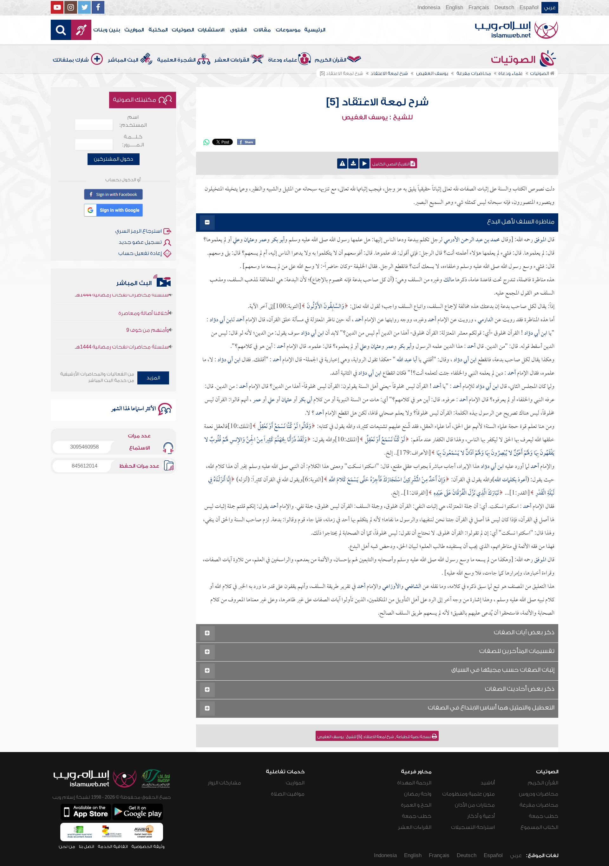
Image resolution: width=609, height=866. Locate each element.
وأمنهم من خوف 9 (147, 317)
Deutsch (504, 7)
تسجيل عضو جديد (140, 242)
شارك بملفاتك (71, 60)
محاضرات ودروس (538, 794)
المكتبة (157, 30)
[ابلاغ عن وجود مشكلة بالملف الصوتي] (342, 163)
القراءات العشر (231, 60)
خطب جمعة (543, 816)
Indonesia (428, 7)
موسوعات (288, 30)
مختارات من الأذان (475, 805)
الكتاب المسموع (539, 827)
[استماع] (364, 163)
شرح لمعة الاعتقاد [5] (377, 102)
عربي (550, 7)
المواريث (134, 30)
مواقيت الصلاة (287, 794)
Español (529, 7)
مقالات (262, 30)
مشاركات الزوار (224, 783)
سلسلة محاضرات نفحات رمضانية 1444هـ (122, 334)
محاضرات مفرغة (539, 805)
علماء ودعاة (282, 60)
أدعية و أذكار (481, 816)
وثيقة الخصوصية (148, 846)
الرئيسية (314, 30)
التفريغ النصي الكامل (391, 164)
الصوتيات (183, 30)
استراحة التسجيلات (473, 827)
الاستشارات (211, 30)
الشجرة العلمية (176, 60)
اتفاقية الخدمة (113, 846)
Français (478, 7)
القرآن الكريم (330, 60)
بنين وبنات (106, 30)
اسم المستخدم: (133, 121)
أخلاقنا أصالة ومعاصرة (143, 300)
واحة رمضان (417, 794)
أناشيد (488, 783)
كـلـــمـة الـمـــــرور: (133, 141)
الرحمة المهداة (414, 783)
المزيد (153, 378)
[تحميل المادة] (353, 163)
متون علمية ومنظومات (468, 794)
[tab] (377, 222)
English (454, 7)
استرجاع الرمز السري (138, 231)
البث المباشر (123, 60)
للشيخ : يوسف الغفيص (377, 117)
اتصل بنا (86, 846)
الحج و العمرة (416, 805)
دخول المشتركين (113, 159)
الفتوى (238, 30)
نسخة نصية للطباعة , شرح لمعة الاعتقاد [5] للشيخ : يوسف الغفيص (375, 737)
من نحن (67, 846)
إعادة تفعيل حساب (140, 253)
